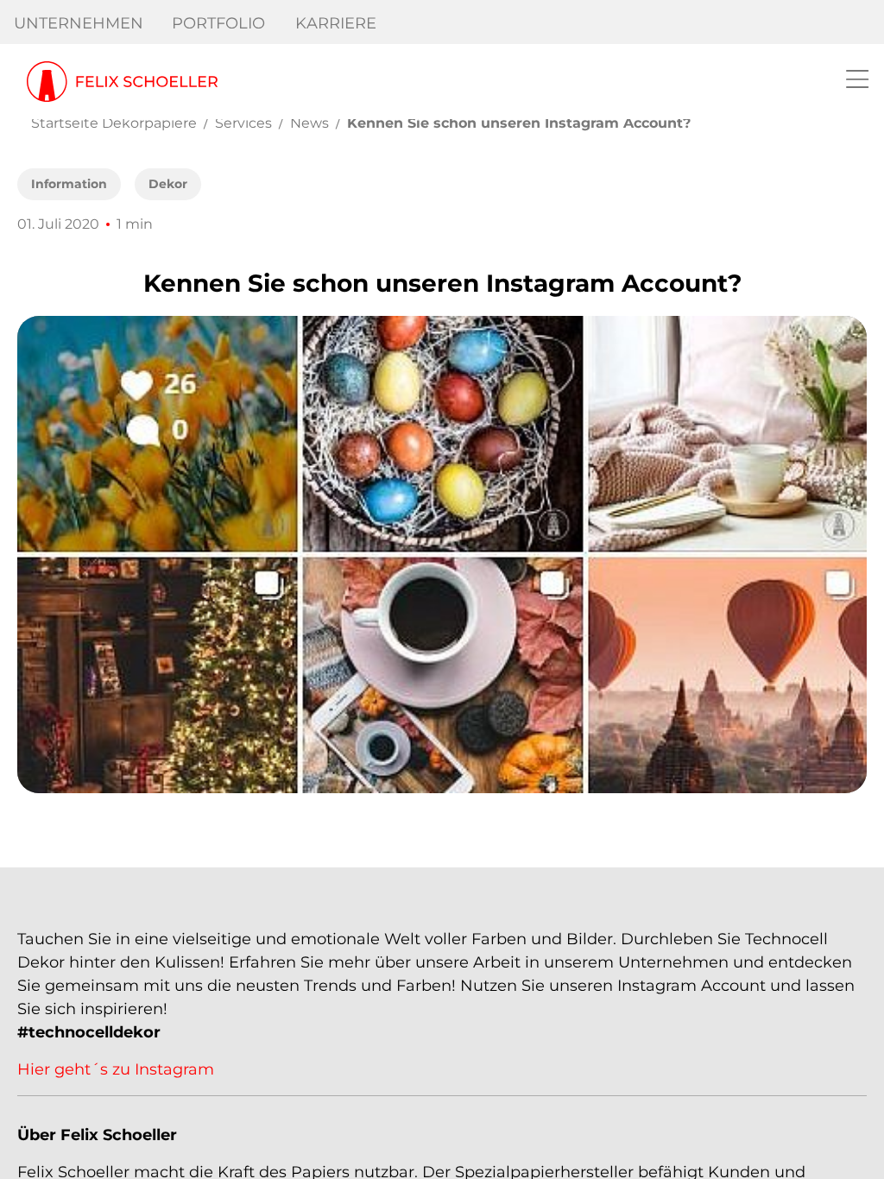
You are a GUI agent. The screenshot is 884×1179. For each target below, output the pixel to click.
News (309, 123)
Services (243, 123)
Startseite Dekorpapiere (114, 123)
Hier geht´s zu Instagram (115, 1069)
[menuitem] (79, 23)
